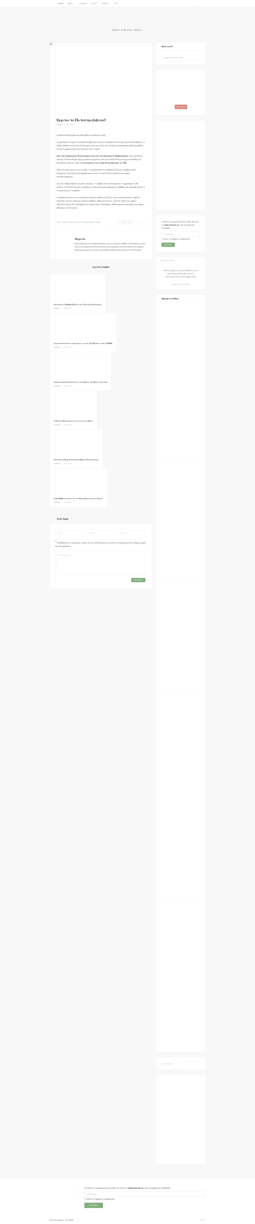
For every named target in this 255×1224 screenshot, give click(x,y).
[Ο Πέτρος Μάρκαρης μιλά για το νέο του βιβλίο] (73, 403)
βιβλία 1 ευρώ (67, 222)
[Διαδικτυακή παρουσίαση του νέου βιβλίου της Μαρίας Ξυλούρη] (80, 364)
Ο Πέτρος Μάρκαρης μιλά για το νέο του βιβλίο (73, 421)
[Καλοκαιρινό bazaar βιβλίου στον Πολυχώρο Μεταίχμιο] (77, 286)
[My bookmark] (127, 20)
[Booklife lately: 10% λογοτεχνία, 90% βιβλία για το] (171, 96)
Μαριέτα (80, 238)
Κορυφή (202, 1220)
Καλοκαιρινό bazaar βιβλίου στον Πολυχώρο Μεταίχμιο (77, 304)
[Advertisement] (181, 165)
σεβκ (98, 222)
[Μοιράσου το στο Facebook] (134, 222)
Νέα (116, 3)
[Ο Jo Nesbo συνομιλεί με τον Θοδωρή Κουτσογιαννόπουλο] (78, 480)
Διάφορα (105, 3)
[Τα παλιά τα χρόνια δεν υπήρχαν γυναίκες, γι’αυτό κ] (171, 82)
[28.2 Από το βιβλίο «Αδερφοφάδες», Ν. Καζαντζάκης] (190, 82)
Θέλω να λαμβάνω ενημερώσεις (177, 239)
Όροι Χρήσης (69, 1220)
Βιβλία (70, 3)
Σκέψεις (94, 3)
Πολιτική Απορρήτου (57, 1220)
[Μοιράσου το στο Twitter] (139, 222)
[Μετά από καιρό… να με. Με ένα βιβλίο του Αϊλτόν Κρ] (190, 96)
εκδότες (78, 222)
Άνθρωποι (83, 3)
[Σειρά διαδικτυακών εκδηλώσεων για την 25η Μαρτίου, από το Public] (83, 325)
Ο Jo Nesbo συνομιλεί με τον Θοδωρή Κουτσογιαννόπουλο (78, 498)
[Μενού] (53, 3)
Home (61, 3)
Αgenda (60, 124)
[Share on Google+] (143, 222)
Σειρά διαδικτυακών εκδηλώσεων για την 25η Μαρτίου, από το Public (83, 343)
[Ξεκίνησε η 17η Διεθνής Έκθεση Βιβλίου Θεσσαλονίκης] (76, 442)
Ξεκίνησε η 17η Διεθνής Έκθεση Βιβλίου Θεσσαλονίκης (76, 459)
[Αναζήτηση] (202, 3)
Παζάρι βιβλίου (89, 222)
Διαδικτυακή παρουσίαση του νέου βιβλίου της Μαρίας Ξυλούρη (80, 382)
